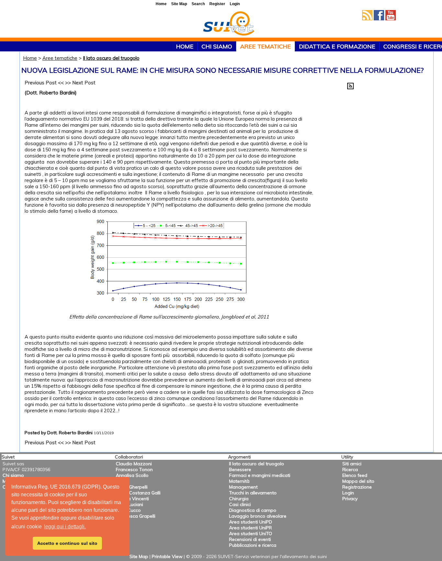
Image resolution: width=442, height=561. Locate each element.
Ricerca (350, 469)
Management (243, 487)
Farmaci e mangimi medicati (259, 475)
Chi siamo (217, 46)
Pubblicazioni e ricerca (252, 545)
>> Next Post (80, 83)
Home (30, 58)
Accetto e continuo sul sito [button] (67, 543)
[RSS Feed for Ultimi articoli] (350, 88)
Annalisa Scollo (132, 475)
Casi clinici (240, 504)
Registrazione (357, 487)
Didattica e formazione (337, 46)
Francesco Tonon (134, 469)
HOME (184, 46)
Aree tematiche (265, 46)
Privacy (350, 499)
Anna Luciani (129, 504)
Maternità (239, 481)
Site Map (138, 556)
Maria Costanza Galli (138, 493)
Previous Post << (44, 83)
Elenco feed (354, 475)
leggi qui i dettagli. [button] (65, 526)
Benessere (240, 469)
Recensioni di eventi (250, 539)
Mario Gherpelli (132, 487)
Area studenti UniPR (250, 528)
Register (217, 4)
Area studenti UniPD (250, 522)
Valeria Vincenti (132, 499)
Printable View (167, 556)
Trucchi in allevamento (253, 493)
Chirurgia (239, 499)
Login (348, 493)
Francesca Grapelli (135, 516)
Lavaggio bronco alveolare (257, 516)
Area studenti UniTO (250, 533)
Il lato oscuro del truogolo (111, 58)
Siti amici (351, 464)
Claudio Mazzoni (134, 464)
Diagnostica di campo (252, 510)
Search (198, 4)
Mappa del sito (358, 481)
